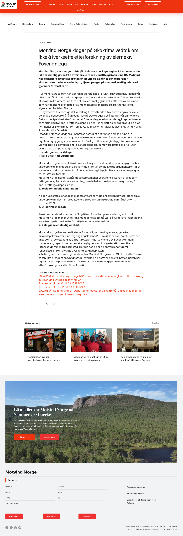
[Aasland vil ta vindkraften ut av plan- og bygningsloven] (91, 340)
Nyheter (8, 486)
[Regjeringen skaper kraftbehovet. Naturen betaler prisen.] (45, 340)
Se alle (155, 323)
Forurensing (126, 23)
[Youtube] (19, 527)
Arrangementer (12, 503)
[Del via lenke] (61, 304)
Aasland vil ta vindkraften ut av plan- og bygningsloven (91, 358)
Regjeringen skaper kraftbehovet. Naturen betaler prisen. (44, 358)
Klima (140, 23)
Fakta (96, 23)
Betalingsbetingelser (136, 493)
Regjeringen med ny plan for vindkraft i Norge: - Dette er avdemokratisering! (136, 358)
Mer (165, 23)
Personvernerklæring (136, 487)
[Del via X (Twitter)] (47, 304)
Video (60, 498)
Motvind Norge (21, 472)
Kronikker (153, 23)
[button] (172, 459)
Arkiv (60, 492)
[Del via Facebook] (40, 304)
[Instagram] (15, 527)
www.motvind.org (150, 526)
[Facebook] (6, 527)
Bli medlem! (27, 23)
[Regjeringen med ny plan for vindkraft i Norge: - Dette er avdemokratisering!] (138, 340)
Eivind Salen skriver (79, 23)
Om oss (61, 486)
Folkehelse (110, 23)
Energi (42, 23)
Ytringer (8, 497)
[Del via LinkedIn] (54, 304)
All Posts (12, 23)
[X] (11, 527)
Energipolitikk (57, 23)
